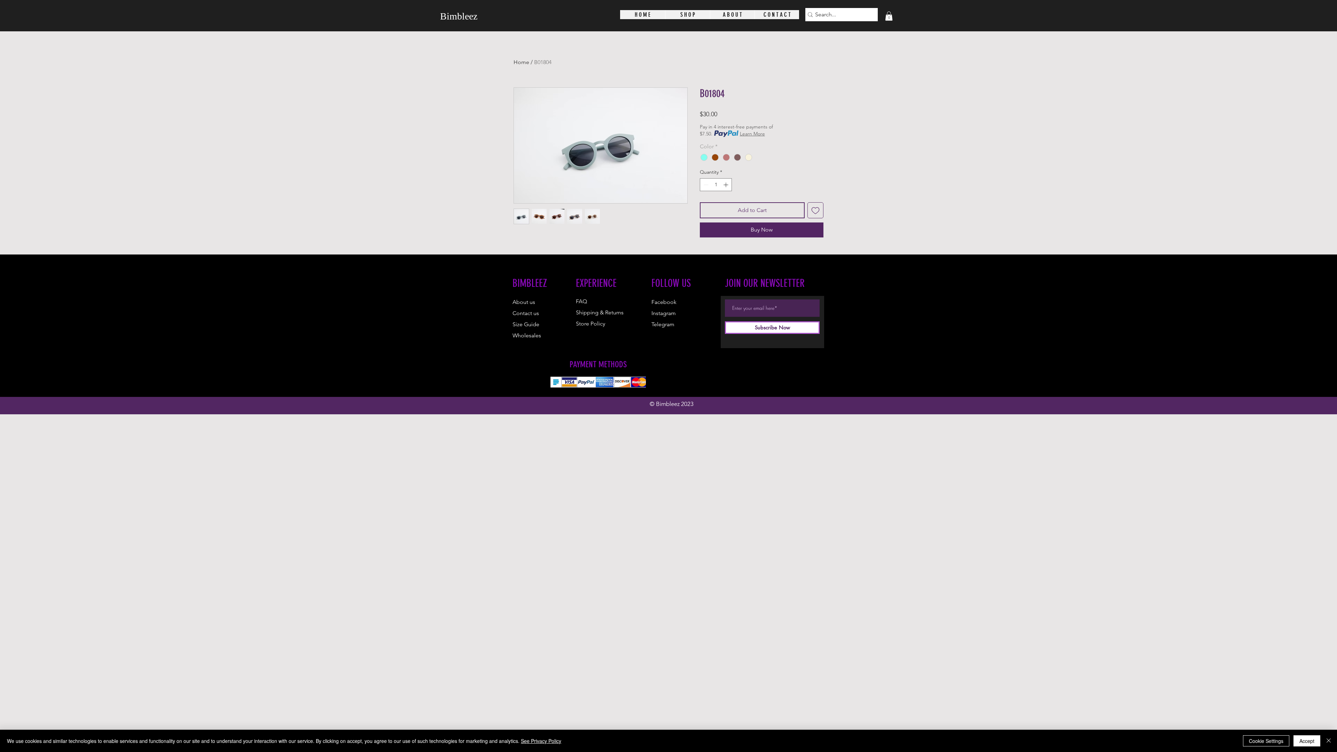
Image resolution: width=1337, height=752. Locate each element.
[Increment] (726, 185)
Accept (1306, 740)
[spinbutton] (716, 185)
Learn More (752, 134)
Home (521, 62)
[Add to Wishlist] (815, 210)
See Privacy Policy (541, 740)
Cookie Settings (1266, 740)
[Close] (1328, 740)
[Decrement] (705, 185)
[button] (889, 16)
